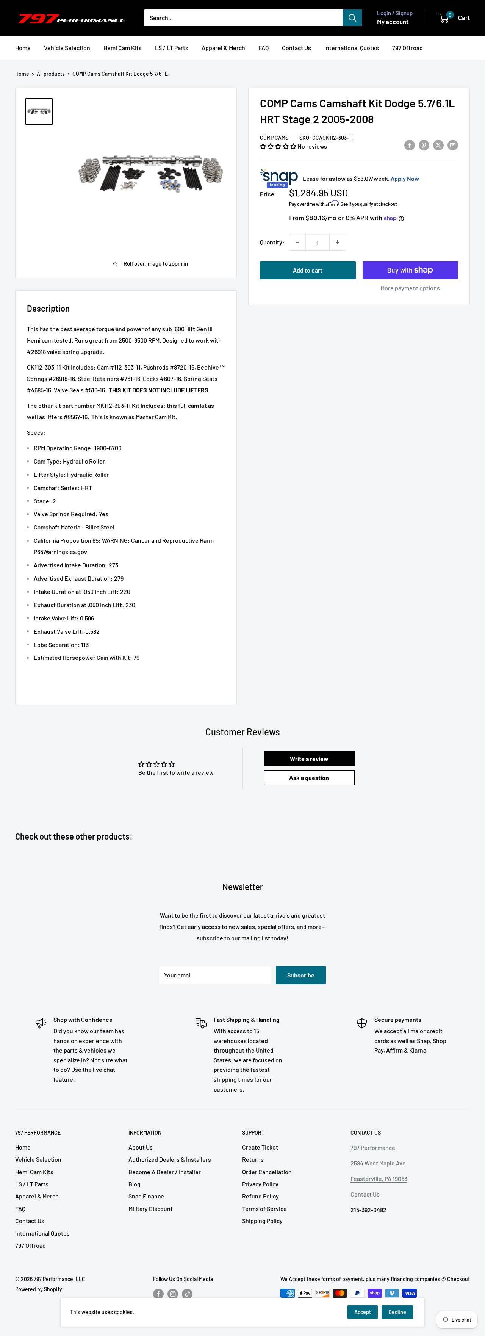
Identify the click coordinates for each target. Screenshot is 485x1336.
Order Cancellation (267, 1171)
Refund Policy (260, 1196)
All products (51, 73)
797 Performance (372, 1147)
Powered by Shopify (38, 1289)
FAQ (263, 47)
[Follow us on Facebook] (158, 1294)
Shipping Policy (262, 1220)
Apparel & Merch (223, 47)
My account (392, 21)
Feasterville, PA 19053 (378, 1178)
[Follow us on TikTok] (187, 1294)
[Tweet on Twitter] (438, 144)
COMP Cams (274, 138)
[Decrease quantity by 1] (297, 242)
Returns (253, 1159)
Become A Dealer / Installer (164, 1171)
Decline (397, 1312)
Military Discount (150, 1208)
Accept (362, 1312)
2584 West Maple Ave (378, 1163)
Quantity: (272, 242)
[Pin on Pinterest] (424, 144)
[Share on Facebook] (409, 144)
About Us (140, 1147)
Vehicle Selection (67, 47)
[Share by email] (452, 144)
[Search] (352, 17)
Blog (134, 1183)
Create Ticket (260, 1147)
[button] (278, 146)
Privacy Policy (260, 1183)
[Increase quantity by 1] (338, 242)
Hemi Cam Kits (122, 47)
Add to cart (307, 270)
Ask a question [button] (309, 777)
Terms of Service (264, 1208)
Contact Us (296, 47)
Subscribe (300, 975)
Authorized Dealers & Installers (169, 1159)
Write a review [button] (309, 758)
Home (23, 47)
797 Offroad (407, 47)
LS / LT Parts (171, 47)
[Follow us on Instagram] (172, 1294)
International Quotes (351, 47)
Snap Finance (146, 1196)
